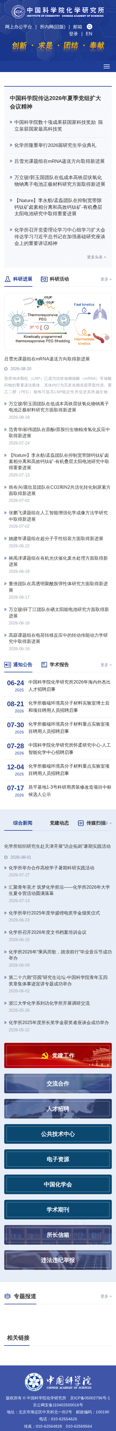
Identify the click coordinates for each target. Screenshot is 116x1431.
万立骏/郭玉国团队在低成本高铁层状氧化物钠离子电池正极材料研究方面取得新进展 (59, 181)
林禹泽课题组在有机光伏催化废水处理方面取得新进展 (58, 561)
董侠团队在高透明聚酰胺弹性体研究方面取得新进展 (58, 586)
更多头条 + (96, 257)
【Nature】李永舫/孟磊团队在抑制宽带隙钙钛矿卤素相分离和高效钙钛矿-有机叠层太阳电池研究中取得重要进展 (58, 207)
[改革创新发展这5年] (58, 1396)
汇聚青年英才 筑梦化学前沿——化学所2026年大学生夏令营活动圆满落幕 (59, 943)
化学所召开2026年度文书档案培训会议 (47, 985)
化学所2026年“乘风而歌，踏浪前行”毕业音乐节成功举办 (60, 1008)
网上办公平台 (18, 26)
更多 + (106, 279)
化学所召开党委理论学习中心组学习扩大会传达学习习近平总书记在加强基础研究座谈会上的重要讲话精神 (59, 236)
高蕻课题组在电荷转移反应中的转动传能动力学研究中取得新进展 (58, 638)
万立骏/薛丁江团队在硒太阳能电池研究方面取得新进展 (59, 612)
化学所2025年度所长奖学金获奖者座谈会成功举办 (59, 1076)
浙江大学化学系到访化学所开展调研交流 (49, 1056)
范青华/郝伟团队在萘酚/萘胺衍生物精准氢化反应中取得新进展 (59, 432)
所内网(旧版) (52, 26)
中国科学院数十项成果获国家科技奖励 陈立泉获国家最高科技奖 (58, 126)
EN (89, 33)
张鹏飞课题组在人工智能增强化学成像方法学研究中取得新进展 (58, 515)
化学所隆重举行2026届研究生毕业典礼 (55, 145)
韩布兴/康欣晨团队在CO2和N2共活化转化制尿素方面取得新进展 (60, 490)
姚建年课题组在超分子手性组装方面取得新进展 (56, 538)
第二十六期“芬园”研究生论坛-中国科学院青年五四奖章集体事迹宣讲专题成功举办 (58, 1034)
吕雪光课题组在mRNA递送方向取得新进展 (59, 161)
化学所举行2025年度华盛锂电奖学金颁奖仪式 (54, 966)
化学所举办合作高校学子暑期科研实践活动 (51, 921)
